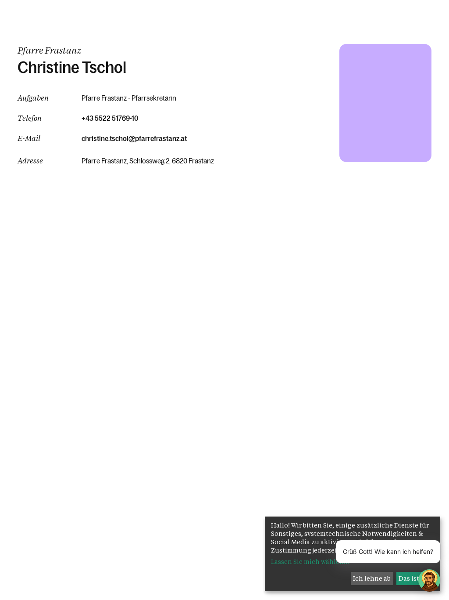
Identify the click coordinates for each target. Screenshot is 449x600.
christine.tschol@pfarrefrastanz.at (134, 138)
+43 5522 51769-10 (110, 118)
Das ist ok (413, 578)
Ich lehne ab (372, 578)
